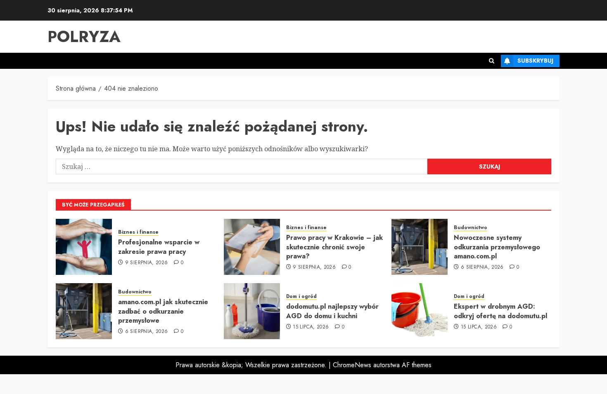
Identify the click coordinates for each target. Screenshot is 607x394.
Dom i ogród (301, 296)
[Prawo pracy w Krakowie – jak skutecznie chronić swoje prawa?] (252, 247)
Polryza (84, 36)
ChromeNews (352, 365)
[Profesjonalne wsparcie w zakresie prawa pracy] (84, 247)
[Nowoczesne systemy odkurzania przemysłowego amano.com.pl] (419, 247)
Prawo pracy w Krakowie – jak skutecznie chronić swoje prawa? (334, 247)
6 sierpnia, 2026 (482, 267)
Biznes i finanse (138, 232)
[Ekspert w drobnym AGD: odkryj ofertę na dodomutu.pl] (419, 311)
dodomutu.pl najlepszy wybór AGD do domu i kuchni (332, 311)
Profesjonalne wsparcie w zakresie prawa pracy (158, 246)
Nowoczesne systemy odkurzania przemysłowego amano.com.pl (497, 247)
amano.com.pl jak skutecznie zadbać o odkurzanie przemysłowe (163, 311)
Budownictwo (470, 227)
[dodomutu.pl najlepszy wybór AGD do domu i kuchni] (252, 311)
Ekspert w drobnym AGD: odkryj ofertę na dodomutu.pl (500, 311)
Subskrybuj (535, 60)
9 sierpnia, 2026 (146, 263)
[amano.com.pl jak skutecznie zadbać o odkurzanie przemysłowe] (84, 311)
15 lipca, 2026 (311, 327)
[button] (491, 61)
